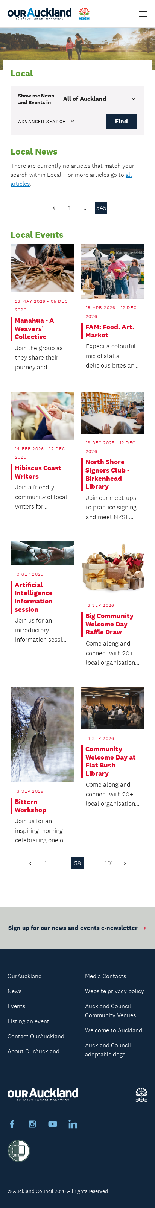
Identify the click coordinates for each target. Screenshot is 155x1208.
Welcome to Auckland (113, 1030)
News (14, 991)
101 (109, 863)
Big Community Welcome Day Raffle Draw (109, 624)
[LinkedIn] (73, 1125)
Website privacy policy (114, 991)
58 (77, 863)
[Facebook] (12, 1125)
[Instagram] (32, 1125)
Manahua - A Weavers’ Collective (34, 329)
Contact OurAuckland (36, 1036)
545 (101, 208)
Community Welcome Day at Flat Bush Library (110, 761)
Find (121, 121)
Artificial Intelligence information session (34, 597)
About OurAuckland (33, 1051)
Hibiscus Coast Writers (38, 472)
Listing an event (28, 1021)
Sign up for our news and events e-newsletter (73, 928)
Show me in (36, 99)
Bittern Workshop (30, 806)
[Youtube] (52, 1125)
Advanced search (42, 122)
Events (16, 1006)
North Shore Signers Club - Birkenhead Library (107, 474)
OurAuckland (25, 976)
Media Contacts (105, 976)
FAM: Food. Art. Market (109, 331)
